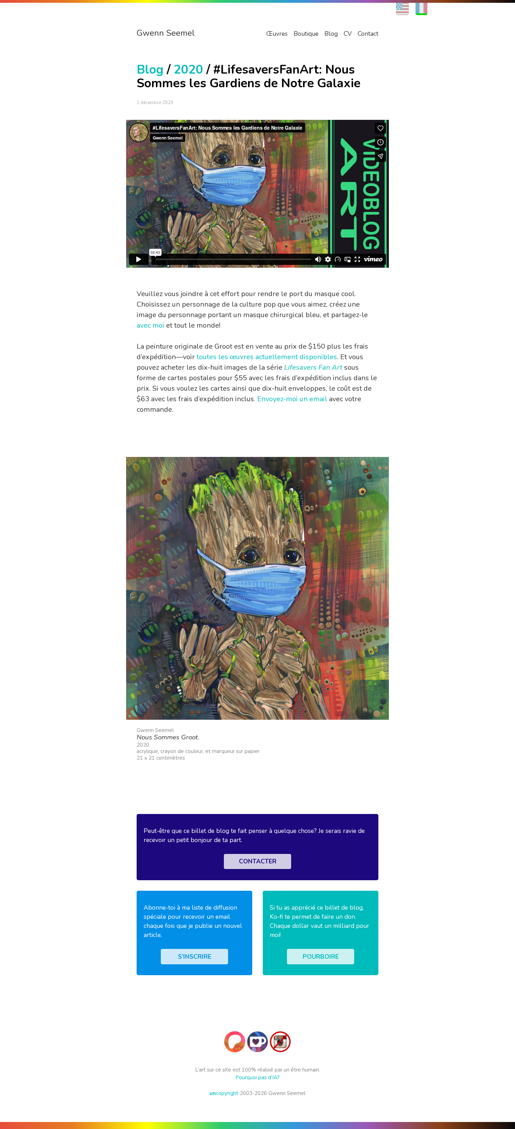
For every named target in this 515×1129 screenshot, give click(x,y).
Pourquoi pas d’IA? (257, 1077)
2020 (188, 69)
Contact (368, 33)
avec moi (150, 325)
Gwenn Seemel (166, 33)
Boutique (306, 33)
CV (348, 33)
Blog (331, 33)
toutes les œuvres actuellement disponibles (267, 357)
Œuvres (277, 33)
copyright (224, 1093)
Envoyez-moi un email (292, 399)
